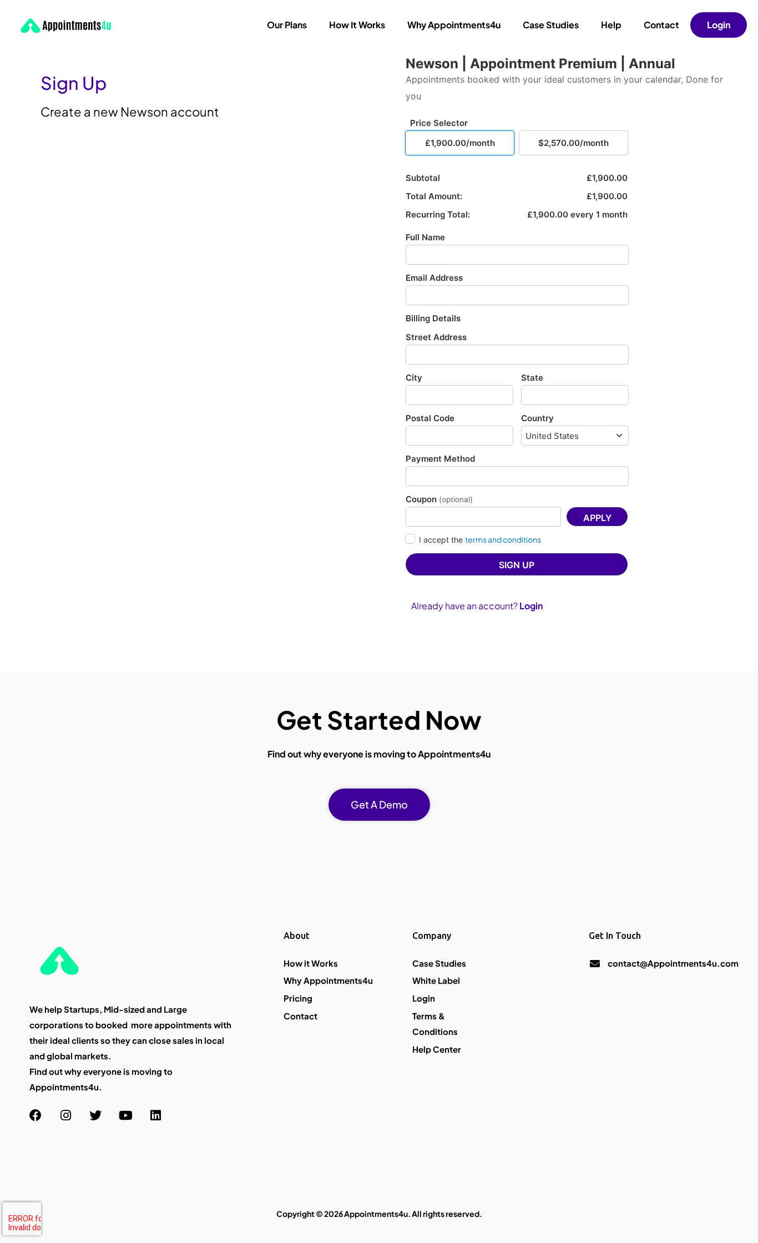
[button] (379, 805)
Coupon (439, 499)
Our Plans (287, 25)
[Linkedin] (155, 1115)
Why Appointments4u (454, 25)
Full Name (425, 237)
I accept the (480, 539)
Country (537, 418)
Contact (661, 25)
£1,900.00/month (460, 143)
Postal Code (430, 418)
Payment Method (440, 458)
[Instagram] (65, 1115)
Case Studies (551, 25)
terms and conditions (503, 539)
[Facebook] (35, 1115)
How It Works (357, 25)
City (414, 377)
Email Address (434, 277)
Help (611, 25)
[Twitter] (95, 1115)
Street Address (436, 337)
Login (718, 25)
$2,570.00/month (573, 143)
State (532, 377)
